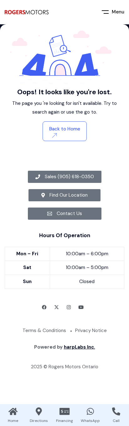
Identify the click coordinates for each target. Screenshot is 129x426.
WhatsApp (90, 420)
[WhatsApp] (90, 411)
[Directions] (39, 411)
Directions (39, 420)
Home (13, 420)
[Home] (13, 411)
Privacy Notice (91, 330)
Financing (64, 420)
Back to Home (64, 129)
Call (116, 420)
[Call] (116, 411)
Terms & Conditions (44, 330)
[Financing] (64, 411)
